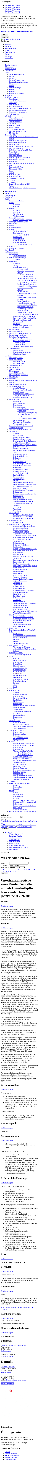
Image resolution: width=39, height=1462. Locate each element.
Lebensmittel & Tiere (16, 167)
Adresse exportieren (7, 1356)
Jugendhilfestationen (20, 581)
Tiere (15, 685)
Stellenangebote (14, 114)
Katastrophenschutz (19, 734)
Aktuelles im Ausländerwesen (10, 68)
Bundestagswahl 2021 (24, 244)
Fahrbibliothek (18, 634)
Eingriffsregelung (19, 666)
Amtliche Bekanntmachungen (10, 821)
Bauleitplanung (18, 405)
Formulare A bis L (19, 361)
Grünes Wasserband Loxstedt (23, 617)
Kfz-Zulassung (18, 796)
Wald (15, 687)
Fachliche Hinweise (19, 764)
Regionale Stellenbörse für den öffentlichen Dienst (23, 353)
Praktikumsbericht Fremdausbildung (27, 275)
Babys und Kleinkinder (21, 545)
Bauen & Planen (14, 144)
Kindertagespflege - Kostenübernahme (19, 587)
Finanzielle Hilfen (19, 766)
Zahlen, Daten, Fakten (16, 93)
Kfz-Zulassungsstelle (12, 1455)
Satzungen (16, 212)
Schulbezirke (17, 704)
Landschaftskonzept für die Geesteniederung (22, 621)
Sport (15, 719)
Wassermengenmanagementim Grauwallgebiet (22, 625)
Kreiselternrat (17, 717)
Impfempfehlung (18, 475)
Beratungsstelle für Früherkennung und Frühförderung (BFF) (24, 442)
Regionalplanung (19, 407)
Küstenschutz (17, 787)
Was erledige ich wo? (16, 118)
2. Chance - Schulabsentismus (19, 601)
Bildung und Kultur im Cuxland (23, 745)
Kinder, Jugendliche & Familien (19, 157)
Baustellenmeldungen (16, 106)
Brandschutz (17, 732)
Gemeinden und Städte (16, 74)
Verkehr (11, 186)
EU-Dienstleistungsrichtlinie (18, 131)
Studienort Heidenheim (29, 282)
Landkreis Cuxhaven (8, 1367)
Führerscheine (18, 794)
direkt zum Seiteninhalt (12, 13)
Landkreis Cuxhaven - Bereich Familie (13, 1345)
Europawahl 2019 (23, 235)
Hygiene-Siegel (22, 473)
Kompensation (18, 673)
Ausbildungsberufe (19, 267)
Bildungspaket (18, 747)
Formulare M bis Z (19, 363)
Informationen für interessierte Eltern (25, 318)
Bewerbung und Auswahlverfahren (24, 316)
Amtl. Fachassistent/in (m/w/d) (27, 314)
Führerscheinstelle (11, 1457)
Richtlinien (16, 210)
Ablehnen (4, 35)
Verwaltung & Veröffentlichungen (11, 96)
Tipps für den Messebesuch (22, 320)
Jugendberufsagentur (20, 577)
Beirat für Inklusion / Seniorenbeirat (21, 146)
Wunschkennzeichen (20, 810)
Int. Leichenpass (18, 477)
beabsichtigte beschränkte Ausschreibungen (21, 342)
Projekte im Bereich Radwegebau (24, 800)
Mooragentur (17, 677)
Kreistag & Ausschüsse (16, 80)
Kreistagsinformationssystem (18, 82)
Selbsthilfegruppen (19, 772)
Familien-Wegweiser (20, 569)
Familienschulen (18, 568)
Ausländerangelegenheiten (18, 142)
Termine (16, 265)
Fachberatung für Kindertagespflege (25, 566)
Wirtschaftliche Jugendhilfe (22, 613)
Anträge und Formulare (21, 395)
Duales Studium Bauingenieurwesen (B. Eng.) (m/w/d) (27, 293)
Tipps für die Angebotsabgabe (23, 346)
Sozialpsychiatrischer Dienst (22, 499)
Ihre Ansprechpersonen (20, 660)
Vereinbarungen (18, 216)
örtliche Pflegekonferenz (21, 724)
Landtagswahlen (18, 239)
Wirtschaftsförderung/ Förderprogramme (22, 188)
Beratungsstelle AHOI (20, 530)
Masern (15, 481)
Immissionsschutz (19, 420)
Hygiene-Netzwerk (15, 156)
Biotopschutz (17, 662)
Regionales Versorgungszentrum (24, 770)
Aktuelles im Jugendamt (21, 532)
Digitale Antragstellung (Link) (23, 397)
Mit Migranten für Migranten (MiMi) (25, 484)
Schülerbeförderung (19, 707)
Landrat (11, 86)
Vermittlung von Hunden (21, 647)
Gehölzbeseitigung (19, 670)
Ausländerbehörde (11, 1454)
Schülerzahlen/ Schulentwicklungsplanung (22, 710)
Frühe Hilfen (17, 573)
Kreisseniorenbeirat (19, 723)
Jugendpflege (17, 583)
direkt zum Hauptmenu (12, 9)
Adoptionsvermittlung (20, 528)
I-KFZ (7, 50)
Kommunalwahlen (19, 240)
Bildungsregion (18, 552)
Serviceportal (24, 821)
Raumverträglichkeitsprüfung (27, 412)
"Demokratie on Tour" (24, 753)
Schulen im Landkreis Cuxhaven (24, 706)
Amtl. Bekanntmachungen (17, 101)
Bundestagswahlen (19, 242)
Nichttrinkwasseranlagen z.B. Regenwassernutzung (23, 487)
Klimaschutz (13, 161)
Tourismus (12, 182)
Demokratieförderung (20, 694)
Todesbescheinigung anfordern (23, 503)
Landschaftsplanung (20, 675)
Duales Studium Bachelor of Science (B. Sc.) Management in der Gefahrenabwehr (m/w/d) (27, 287)
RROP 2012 (21, 416)
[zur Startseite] (10, 39)
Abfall (15, 785)
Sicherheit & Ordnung (16, 178)
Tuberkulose (17, 509)
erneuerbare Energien (20, 668)
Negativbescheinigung (20, 592)
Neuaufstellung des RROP (26, 414)
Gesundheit (13, 152)
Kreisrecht (12, 78)
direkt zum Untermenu (12, 11)
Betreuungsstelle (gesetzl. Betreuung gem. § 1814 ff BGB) (25, 446)
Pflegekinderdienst (19, 594)
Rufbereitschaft (18, 598)
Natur (11, 171)
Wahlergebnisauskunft (20, 231)
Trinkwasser (17, 505)
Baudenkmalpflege (19, 403)
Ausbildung (13, 103)
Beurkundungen (18, 554)
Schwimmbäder (18, 498)
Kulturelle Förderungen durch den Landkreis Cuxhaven (24, 636)
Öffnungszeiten (10, 52)
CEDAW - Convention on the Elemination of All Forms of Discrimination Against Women (23, 516)
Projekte (16, 683)
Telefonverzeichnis (15, 122)
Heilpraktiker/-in (18, 460)
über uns (16, 658)
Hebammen (17, 458)
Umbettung (17, 511)
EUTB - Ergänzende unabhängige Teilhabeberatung (24, 761)
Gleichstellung (14, 154)
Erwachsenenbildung (20, 698)
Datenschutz (9, 58)
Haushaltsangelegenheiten (17, 110)
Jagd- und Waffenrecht (20, 738)
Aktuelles (8, 46)
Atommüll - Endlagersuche (18, 140)
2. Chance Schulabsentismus (19, 714)
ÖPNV (11, 173)
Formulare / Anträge (15, 120)
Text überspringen (7, 906)
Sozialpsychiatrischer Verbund (23, 501)
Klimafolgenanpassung (16, 159)
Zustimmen (5, 37)
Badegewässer (18, 435)
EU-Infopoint (13, 133)
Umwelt (16, 789)
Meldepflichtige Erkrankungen (23, 482)
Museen (16, 641)
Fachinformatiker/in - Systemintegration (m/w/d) (26, 302)
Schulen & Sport (14, 175)
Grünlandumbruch (19, 671)
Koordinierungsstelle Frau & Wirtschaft (22, 163)
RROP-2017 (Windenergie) (26, 418)
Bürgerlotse (13, 84)
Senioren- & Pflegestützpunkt (23, 726)
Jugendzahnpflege (19, 479)
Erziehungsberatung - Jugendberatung (25, 560)
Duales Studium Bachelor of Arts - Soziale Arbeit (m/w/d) (27, 279)
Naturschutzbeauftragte (20, 679)
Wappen (12, 91)
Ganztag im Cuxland (16, 148)
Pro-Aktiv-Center (19, 596)
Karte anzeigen (6, 1351)
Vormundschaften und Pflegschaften (25, 611)
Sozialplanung (18, 774)
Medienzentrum (18, 702)
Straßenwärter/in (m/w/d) (25, 312)
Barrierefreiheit (14, 105)
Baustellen (7, 825)
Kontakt (7, 54)
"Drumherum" (18, 322)
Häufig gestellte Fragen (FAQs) (23, 394)
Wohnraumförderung (20, 424)
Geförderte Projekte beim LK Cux (20, 108)
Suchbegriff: (5, 863)
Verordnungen (18, 214)
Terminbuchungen (11, 48)
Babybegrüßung (18, 543)
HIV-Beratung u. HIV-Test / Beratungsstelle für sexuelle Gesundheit (22, 465)
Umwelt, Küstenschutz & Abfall (19, 184)
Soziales (12, 180)
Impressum (8, 56)
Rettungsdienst (18, 736)
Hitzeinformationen (19, 462)
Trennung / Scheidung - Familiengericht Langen (21, 606)
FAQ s (19, 507)
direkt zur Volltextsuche (12, 7)
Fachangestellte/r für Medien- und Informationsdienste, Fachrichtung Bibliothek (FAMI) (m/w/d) (27, 307)
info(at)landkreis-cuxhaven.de (16, 1380)
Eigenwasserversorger (20, 448)
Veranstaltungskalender (20, 643)
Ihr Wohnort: (5, 867)
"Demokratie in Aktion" (25, 755)
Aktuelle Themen (19, 388)
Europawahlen (18, 233)
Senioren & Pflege (15, 176)
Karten (11, 76)
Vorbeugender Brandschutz (22, 422)
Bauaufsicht (17, 401)
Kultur (11, 165)
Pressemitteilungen (15, 88)
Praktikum (16, 324)
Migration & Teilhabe (16, 169)
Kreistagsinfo (15, 825)
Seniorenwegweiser (19, 728)
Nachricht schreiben (7, 1382)
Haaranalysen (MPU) (20, 454)
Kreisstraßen (17, 798)
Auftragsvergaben (19, 344)
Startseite (8, 44)
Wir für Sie (8, 116)
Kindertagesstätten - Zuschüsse (23, 590)
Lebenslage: (5, 865)
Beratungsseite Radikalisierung (23, 743)
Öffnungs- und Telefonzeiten (22, 390)
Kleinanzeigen (14, 127)
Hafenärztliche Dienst (20, 456)
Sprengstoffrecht (18, 740)
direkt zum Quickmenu (12, 5)
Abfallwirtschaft (14, 125)
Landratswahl (17, 237)
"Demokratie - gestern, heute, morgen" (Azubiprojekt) (23, 326)
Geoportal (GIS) (14, 123)
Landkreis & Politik (9, 71)
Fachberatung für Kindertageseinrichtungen (21, 563)
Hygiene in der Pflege (20, 469)
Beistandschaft (18, 547)
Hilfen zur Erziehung (20, 575)
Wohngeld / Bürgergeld (21, 779)
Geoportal (16, 206)
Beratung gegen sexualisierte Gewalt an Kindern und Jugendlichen (25, 550)
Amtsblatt (16, 259)
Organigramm (13, 99)
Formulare (33, 825)
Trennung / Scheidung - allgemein (24, 603)
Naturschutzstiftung (19, 681)
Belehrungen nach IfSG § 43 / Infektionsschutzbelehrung (23, 438)
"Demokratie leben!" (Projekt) (23, 751)
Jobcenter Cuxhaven (20, 768)
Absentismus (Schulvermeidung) (24, 526)
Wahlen (11, 89)
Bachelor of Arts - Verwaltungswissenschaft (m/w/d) (25, 271)
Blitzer (15, 792)
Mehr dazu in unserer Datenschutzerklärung (16, 31)
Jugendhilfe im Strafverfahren (23, 579)
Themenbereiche (10, 135)
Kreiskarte (16, 205)
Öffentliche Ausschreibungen (18, 112)
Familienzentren (18, 571)
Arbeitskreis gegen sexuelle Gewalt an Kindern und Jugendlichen (25, 536)
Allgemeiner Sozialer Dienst (22, 533)
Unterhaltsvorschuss (20, 609)
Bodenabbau (17, 664)
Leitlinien (16, 639)
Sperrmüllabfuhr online (16, 129)
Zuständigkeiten (18, 392)
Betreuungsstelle (10, 1459)
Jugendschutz (17, 585)
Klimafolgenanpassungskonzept (23, 619)
